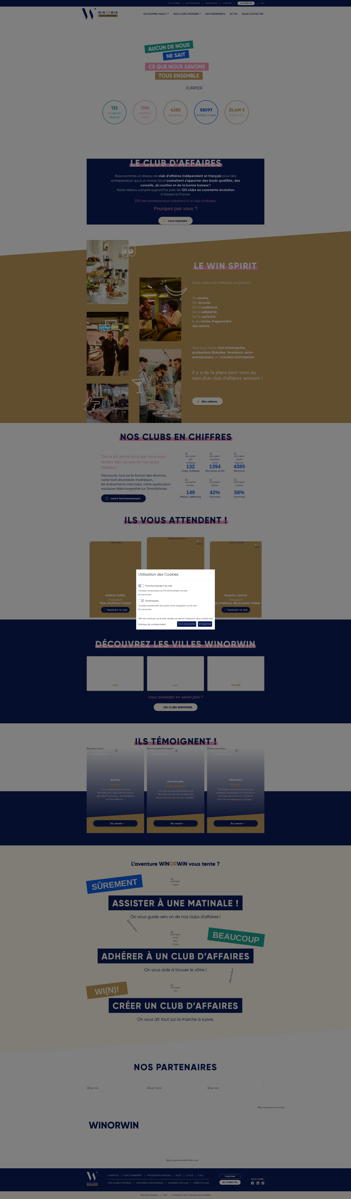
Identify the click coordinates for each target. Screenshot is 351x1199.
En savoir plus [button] (144, 595)
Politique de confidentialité (152, 625)
